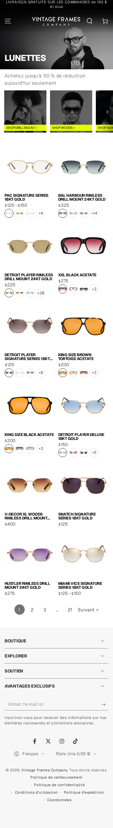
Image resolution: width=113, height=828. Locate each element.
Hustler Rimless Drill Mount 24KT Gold (27, 585)
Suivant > (88, 610)
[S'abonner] (105, 704)
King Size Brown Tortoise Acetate (76, 357)
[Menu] (8, 21)
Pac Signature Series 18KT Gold (27, 197)
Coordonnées (59, 800)
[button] (89, 21)
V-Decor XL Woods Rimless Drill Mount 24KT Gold (26, 516)
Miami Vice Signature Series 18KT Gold (80, 585)
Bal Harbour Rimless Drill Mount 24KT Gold (81, 197)
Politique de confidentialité (59, 785)
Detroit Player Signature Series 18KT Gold (27, 357)
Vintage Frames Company (44, 770)
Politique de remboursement (56, 777)
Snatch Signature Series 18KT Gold (77, 516)
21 (70, 610)
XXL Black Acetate (77, 275)
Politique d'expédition (84, 792)
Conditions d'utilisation (36, 792)
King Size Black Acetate (29, 435)
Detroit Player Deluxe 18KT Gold (81, 437)
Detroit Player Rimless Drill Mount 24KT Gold (29, 277)
